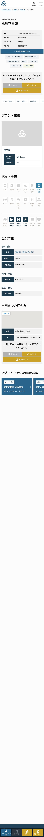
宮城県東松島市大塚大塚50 (24, 252)
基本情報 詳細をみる (23, 51)
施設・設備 (21, 101)
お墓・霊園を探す (6, 9)
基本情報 (33, 101)
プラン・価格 (7, 101)
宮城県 (15, 9)
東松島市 (22, 9)
